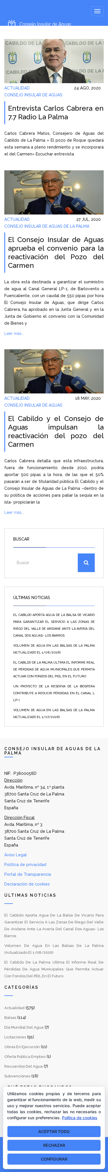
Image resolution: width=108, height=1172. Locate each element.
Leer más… (14, 333)
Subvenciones (17, 1076)
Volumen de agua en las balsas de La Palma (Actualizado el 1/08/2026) (54, 649)
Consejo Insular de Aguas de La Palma (46, 226)
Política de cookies (79, 1117)
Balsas (10, 1017)
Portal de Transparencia (27, 874)
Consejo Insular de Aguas (33, 95)
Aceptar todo (54, 1131)
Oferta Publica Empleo (25, 1056)
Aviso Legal (15, 855)
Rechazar (54, 1145)
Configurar (54, 1159)
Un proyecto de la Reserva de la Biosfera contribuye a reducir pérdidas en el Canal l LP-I (54, 693)
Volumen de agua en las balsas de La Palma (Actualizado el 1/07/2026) (54, 713)
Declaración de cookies (27, 884)
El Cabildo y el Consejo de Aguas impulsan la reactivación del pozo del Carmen (56, 431)
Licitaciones (15, 1037)
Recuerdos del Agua (23, 1066)
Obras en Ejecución (22, 1047)
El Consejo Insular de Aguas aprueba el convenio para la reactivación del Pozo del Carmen (56, 252)
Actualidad (17, 88)
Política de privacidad (25, 864)
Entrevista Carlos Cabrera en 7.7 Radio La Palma (56, 112)
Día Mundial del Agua (23, 1027)
